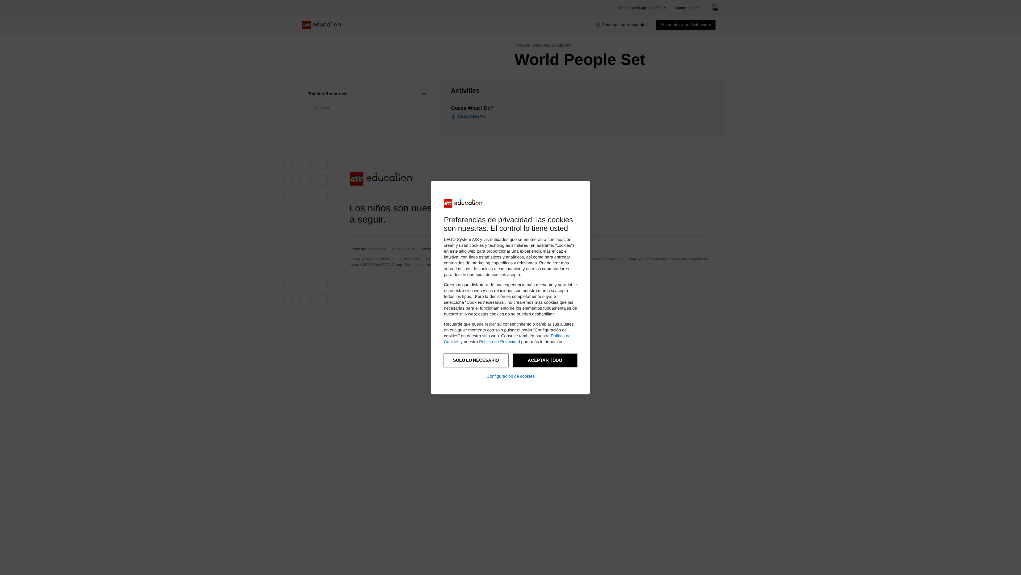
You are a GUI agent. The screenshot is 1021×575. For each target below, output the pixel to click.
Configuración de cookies (511, 376)
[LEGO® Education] (463, 203)
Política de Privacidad (499, 342)
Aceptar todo (545, 360)
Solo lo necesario (476, 360)
